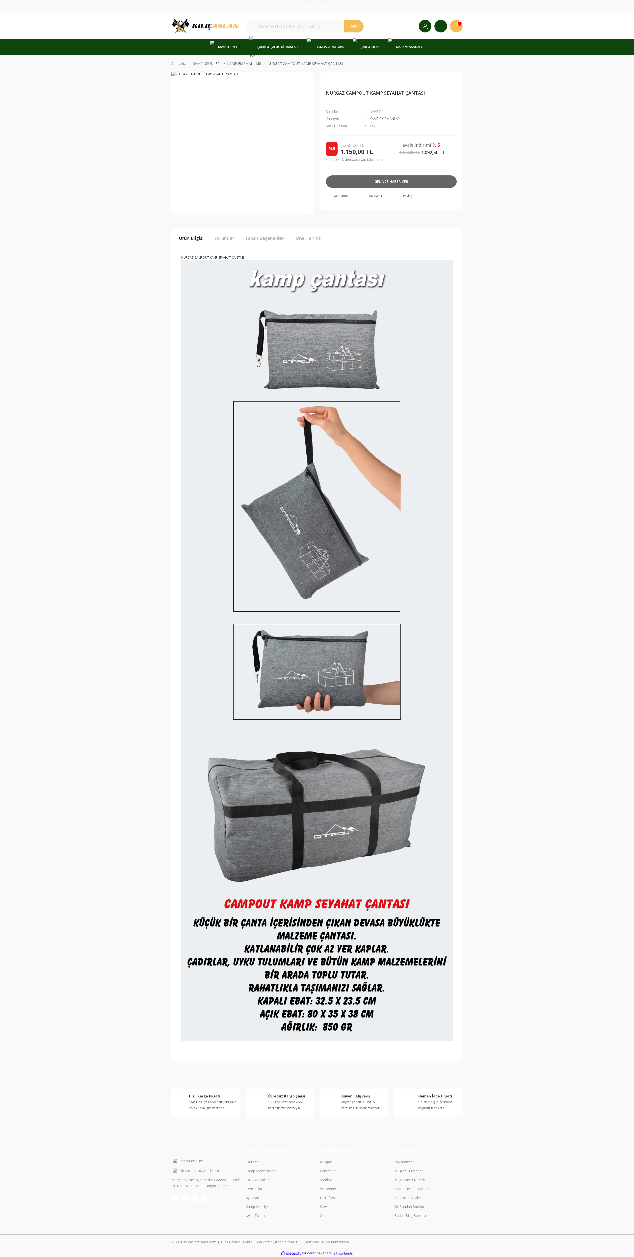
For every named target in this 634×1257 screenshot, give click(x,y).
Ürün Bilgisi (191, 238)
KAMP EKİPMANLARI (385, 118)
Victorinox (328, 1188)
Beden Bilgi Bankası (410, 1215)
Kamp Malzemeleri (261, 1171)
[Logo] (205, 26)
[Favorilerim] (440, 26)
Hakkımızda (403, 1162)
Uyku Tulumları (257, 1215)
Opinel (325, 1215)
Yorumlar (224, 238)
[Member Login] (425, 26)
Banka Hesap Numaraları (414, 1188)
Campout (327, 1171)
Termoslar (254, 1188)
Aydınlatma (255, 1197)
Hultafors (327, 1197)
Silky (323, 1206)
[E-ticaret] (316, 1253)
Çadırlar (252, 1162)
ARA (354, 26)
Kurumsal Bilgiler (407, 1197)
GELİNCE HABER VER (391, 181)
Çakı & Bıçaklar (258, 1179)
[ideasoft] (291, 1253)
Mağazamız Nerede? (410, 1179)
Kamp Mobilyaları (259, 1206)
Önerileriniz (308, 238)
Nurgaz (326, 1162)
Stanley (326, 1179)
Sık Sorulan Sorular (409, 1206)
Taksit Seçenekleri (265, 238)
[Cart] (456, 26)
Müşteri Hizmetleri (408, 1171)
